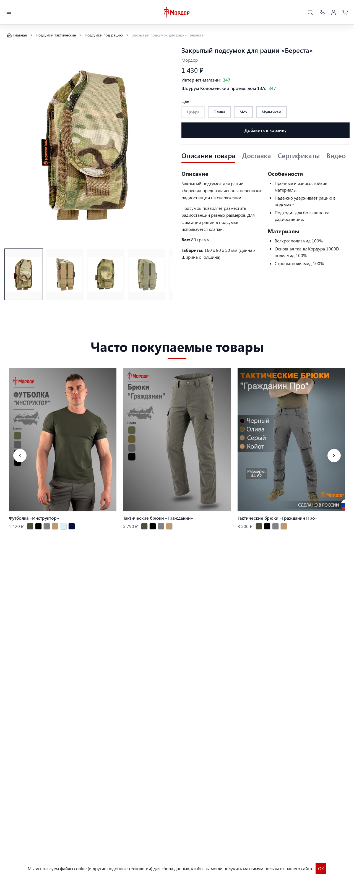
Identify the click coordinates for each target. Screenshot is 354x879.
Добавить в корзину (265, 130)
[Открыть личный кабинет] (333, 12)
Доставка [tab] (256, 155)
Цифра (193, 111)
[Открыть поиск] (310, 12)
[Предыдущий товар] (20, 455)
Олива (219, 111)
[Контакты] (321, 12)
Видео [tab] (336, 155)
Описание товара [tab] (208, 155)
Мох (243, 111)
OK (321, 868)
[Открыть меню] (8, 12)
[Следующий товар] (334, 455)
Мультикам (271, 111)
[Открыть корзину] (345, 12)
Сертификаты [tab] (299, 155)
